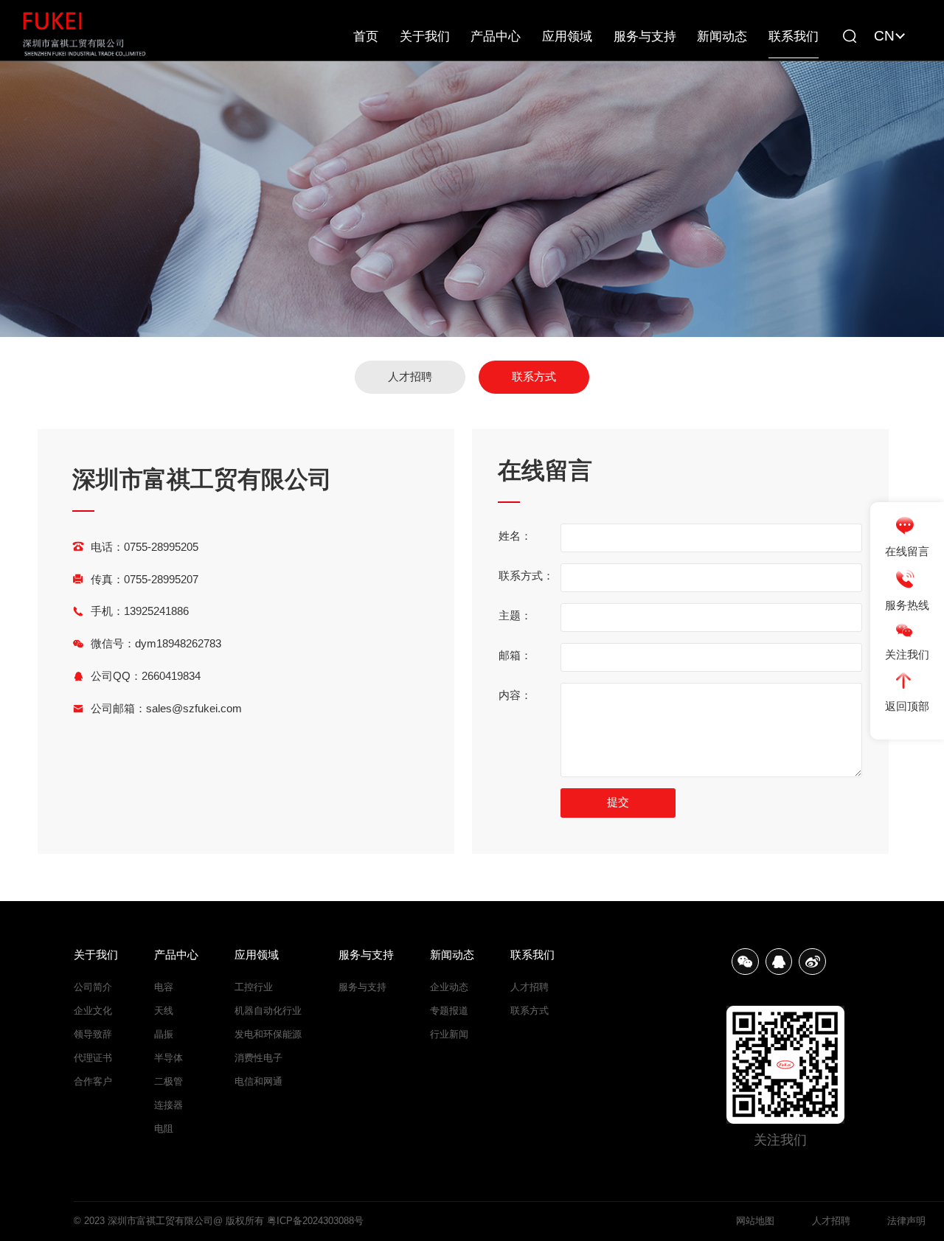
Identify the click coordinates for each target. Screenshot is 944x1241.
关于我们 (425, 36)
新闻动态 (722, 36)
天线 (163, 1010)
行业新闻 (449, 1034)
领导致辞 (93, 1034)
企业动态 (449, 987)
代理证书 (93, 1057)
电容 (163, 987)
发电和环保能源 (268, 1034)
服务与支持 (645, 36)
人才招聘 (410, 377)
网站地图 (755, 1220)
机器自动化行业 (268, 1010)
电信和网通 (258, 1081)
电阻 (163, 1128)
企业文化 (93, 1010)
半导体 (168, 1057)
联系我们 (793, 36)
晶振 (163, 1034)
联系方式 (534, 377)
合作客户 (93, 1081)
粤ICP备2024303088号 (315, 1220)
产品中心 (496, 36)
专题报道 (449, 1010)
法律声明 (906, 1220)
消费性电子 (258, 1057)
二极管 (168, 1081)
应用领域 (567, 36)
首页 (365, 36)
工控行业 (254, 987)
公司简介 (93, 987)
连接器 (168, 1104)
